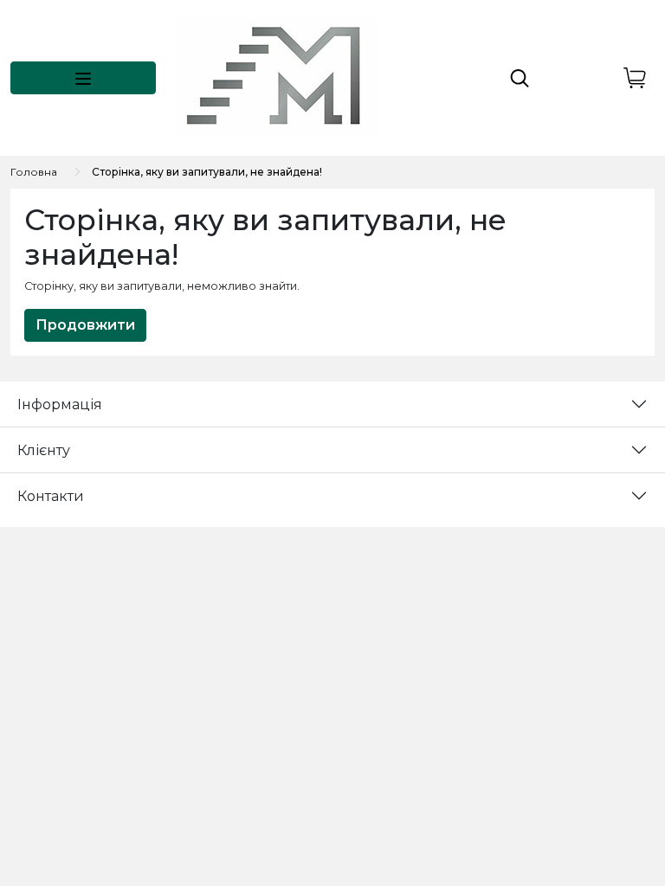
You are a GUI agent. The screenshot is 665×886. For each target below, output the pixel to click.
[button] (83, 77)
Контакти (50, 496)
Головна (33, 171)
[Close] (606, 814)
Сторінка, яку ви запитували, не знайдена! (207, 171)
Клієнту (43, 450)
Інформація (59, 404)
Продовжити (85, 325)
